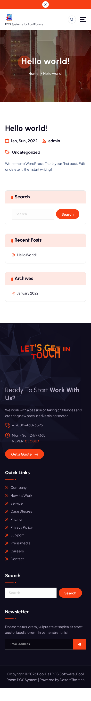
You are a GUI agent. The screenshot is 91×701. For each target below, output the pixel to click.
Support (17, 535)
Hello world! (53, 73)
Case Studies (21, 511)
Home (33, 73)
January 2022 (28, 293)
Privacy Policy (21, 527)
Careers (17, 551)
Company (18, 487)
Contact (17, 559)
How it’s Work (21, 495)
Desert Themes (72, 679)
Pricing (16, 519)
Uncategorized (26, 152)
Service (16, 503)
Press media (20, 543)
